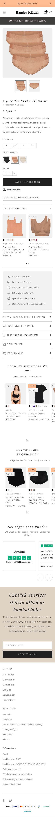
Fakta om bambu (12, 769)
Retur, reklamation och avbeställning (22, 724)
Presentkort (9, 699)
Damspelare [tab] (20, 376)
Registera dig (27, 654)
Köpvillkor (8, 734)
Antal (6, 169)
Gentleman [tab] (35, 376)
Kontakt (7, 714)
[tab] (26, 263)
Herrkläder (8, 674)
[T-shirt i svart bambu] (39, 393)
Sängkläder (9, 694)
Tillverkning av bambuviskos (18, 779)
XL (32, 145)
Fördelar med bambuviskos (17, 774)
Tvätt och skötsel (12, 784)
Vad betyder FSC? (12, 759)
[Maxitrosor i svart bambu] (39, 477)
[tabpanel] (27, 412)
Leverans (7, 719)
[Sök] (50, 12)
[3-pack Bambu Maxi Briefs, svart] (16, 477)
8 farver (43, 406)
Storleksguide (13, 189)
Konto (6, 739)
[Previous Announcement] (4, 3)
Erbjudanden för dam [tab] (21, 460)
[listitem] (27, 3)
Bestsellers (8, 684)
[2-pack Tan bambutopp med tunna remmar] (14, 226)
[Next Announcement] (50, 3)
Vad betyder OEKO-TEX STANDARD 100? (24, 764)
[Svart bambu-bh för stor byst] (16, 393)
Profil (5, 754)
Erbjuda (7, 689)
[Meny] (4, 12)
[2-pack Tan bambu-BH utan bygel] (40, 226)
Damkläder (9, 679)
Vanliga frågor (10, 729)
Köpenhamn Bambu (13, 105)
